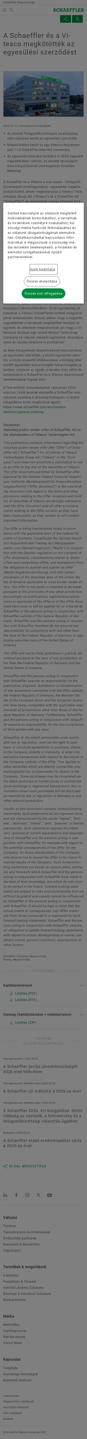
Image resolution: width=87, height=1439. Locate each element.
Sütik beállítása (42, 269)
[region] (43, 253)
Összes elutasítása (42, 281)
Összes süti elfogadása (43, 293)
